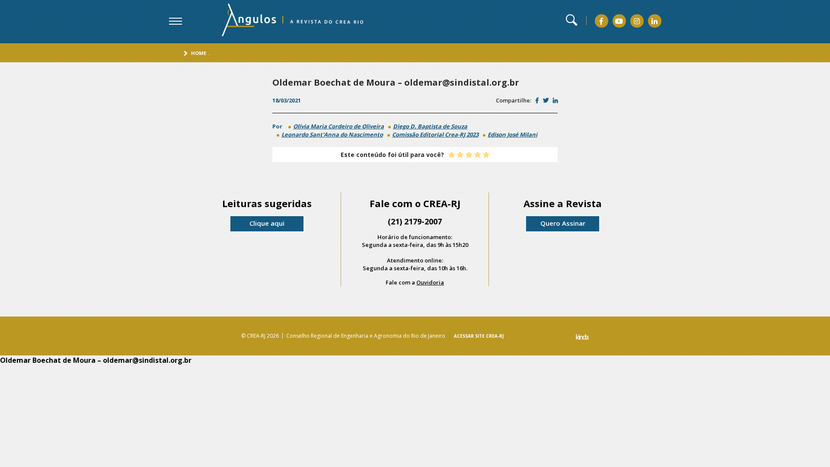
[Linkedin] (654, 21)
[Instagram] (637, 21)
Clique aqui (266, 223)
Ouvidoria (430, 282)
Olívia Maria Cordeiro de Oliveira (338, 126)
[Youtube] (619, 21)
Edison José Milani (512, 134)
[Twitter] (546, 100)
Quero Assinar (562, 223)
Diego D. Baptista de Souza (430, 126)
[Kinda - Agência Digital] (582, 338)
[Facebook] (601, 21)
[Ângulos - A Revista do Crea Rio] (281, 20)
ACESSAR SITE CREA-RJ (479, 336)
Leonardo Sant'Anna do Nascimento (332, 134)
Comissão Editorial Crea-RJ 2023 (435, 134)
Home (198, 53)
